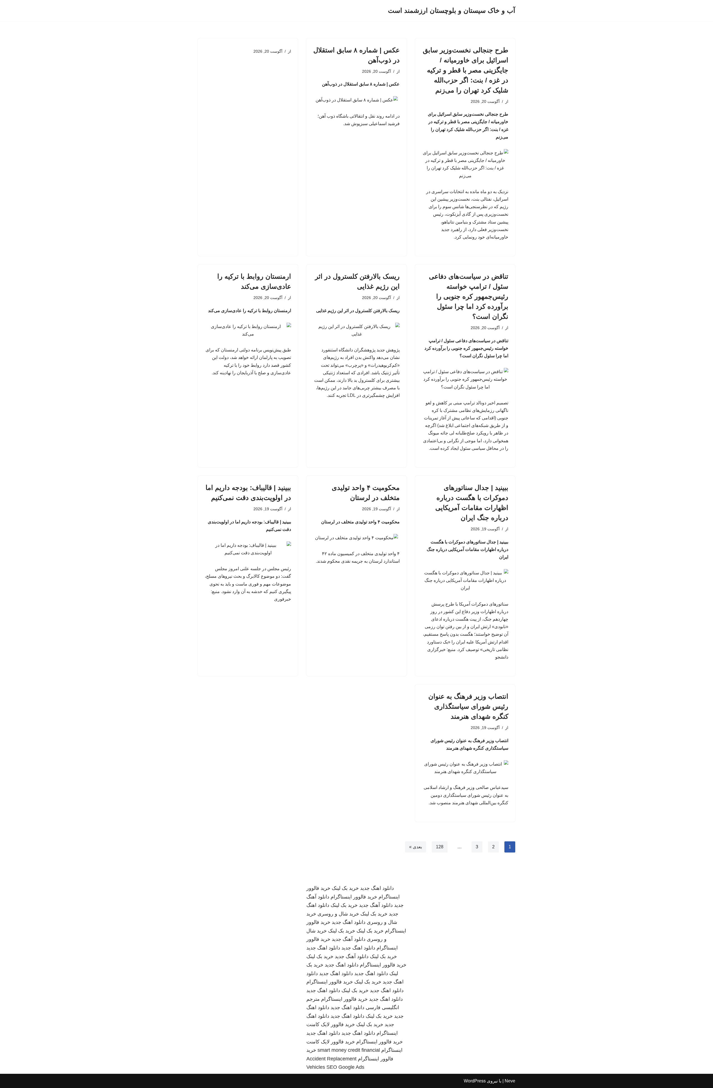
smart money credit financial (349, 1050)
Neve (510, 1081)
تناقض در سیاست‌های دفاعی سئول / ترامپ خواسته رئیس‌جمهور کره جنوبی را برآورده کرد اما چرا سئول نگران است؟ (468, 296)
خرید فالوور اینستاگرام (354, 897)
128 (439, 846)
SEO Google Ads (345, 1067)
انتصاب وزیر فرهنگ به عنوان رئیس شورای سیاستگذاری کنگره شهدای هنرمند (468, 706)
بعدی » (415, 846)
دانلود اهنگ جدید (377, 888)
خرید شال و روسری (338, 914)
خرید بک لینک (345, 888)
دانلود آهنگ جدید (376, 905)
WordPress (475, 1081)
